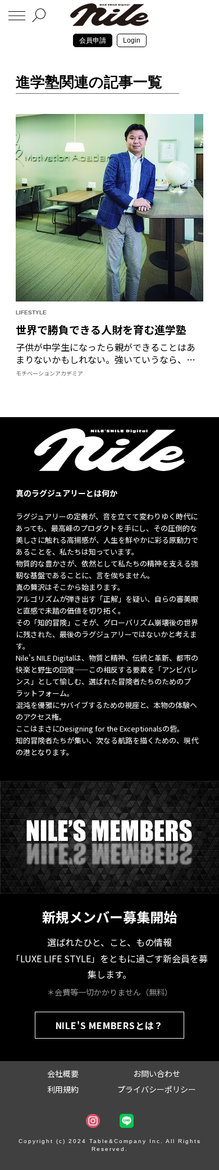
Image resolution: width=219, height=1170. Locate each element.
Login (131, 40)
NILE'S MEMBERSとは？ (110, 1025)
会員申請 (92, 40)
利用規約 (63, 1089)
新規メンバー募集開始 (109, 916)
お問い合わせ (156, 1073)
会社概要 (63, 1073)
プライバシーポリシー (156, 1089)
